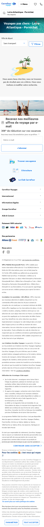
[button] (22, 13)
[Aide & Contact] (41, 4)
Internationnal (8, 196)
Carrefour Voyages (9, 189)
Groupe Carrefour (9, 209)
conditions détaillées (23, 371)
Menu (25, 4)
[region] (22, 485)
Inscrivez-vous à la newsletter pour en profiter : (20, 134)
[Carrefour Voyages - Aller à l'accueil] (8, 4)
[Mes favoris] (35, 4)
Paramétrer (12, 522)
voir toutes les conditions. (30, 260)
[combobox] (14, 43)
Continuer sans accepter (26, 446)
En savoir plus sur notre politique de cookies (18, 501)
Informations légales (10, 202)
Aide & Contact (8, 215)
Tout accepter (31, 522)
